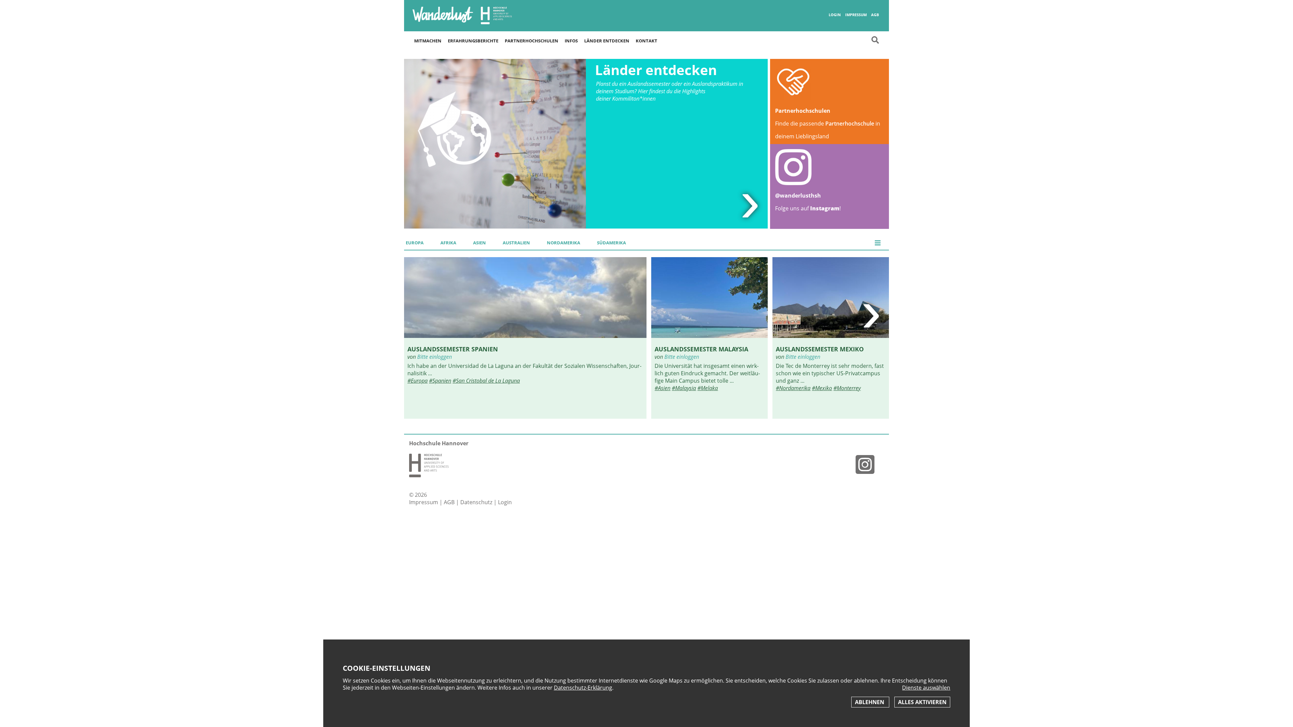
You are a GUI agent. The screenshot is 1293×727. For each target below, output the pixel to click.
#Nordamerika (793, 388)
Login (835, 14)
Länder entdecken (606, 41)
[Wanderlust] (443, 22)
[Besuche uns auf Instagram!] (868, 464)
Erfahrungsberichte (473, 41)
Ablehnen (870, 702)
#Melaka (707, 388)
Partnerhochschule (849, 123)
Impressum (856, 14)
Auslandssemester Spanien (452, 349)
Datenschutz (477, 502)
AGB (875, 14)
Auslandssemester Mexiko (820, 349)
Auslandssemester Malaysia (701, 349)
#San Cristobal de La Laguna (486, 380)
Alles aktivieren (922, 702)
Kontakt (646, 41)
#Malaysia (684, 388)
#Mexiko (822, 388)
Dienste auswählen (926, 687)
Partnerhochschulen (531, 41)
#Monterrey (847, 388)
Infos (571, 41)
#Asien (662, 388)
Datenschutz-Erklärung (583, 687)
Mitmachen (427, 41)
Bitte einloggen (434, 356)
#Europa (417, 380)
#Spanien (440, 380)
